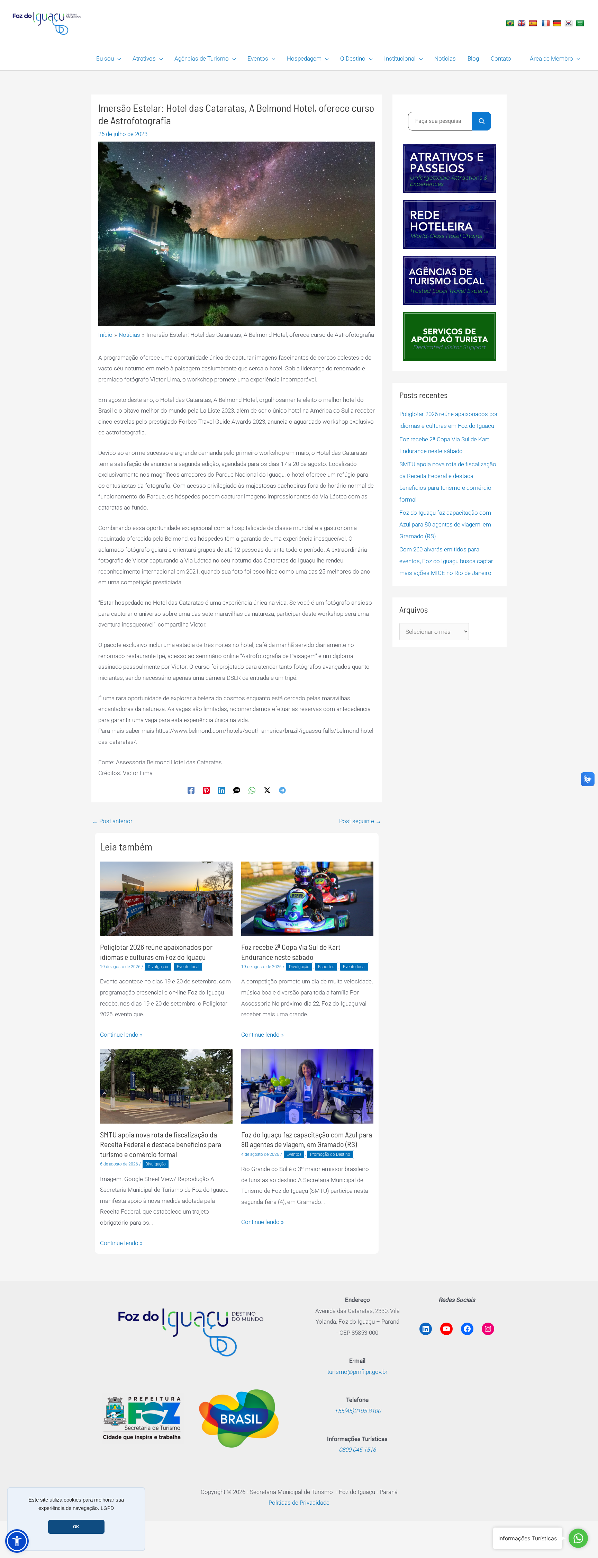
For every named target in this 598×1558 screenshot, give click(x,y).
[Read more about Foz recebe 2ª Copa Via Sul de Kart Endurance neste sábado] (307, 898)
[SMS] (236, 790)
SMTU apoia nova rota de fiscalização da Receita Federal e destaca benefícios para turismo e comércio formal (160, 1144)
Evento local (188, 966)
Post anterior (112, 821)
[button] (117, 58)
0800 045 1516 (357, 1449)
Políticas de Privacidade (299, 1502)
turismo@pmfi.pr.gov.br (357, 1371)
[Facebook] (191, 790)
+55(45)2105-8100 (357, 1410)
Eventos (294, 1154)
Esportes (326, 966)
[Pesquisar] (481, 121)
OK (76, 1526)
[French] (547, 23)
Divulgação (158, 966)
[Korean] (569, 23)
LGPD (107, 1508)
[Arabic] (581, 23)
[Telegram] (282, 790)
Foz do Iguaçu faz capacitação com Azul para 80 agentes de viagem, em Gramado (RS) (445, 524)
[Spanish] (534, 23)
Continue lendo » (121, 1034)
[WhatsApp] (251, 790)
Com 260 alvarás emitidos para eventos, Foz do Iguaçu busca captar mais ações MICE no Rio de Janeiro (446, 561)
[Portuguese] (511, 23)
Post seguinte (360, 821)
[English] (522, 23)
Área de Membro (551, 58)
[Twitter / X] (267, 790)
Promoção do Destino (330, 1154)
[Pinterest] (206, 790)
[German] (558, 23)
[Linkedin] (221, 790)
